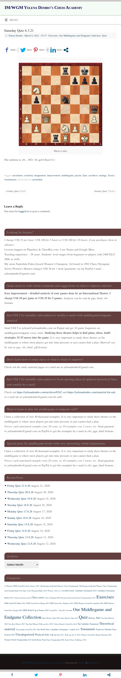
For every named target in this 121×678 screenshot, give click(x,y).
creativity (28, 175)
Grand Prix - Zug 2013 (57, 610)
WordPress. (93, 662)
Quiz (104, 35)
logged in (23, 211)
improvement (53, 175)
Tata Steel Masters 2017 (16, 624)
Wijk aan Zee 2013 (57, 635)
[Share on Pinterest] (38, 50)
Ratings (92, 617)
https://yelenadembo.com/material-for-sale (91, 392)
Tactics (111, 175)
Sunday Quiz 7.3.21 (105, 191)
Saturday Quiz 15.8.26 (20, 524)
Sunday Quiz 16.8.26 (19, 518)
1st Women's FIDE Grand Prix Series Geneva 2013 (21, 586)
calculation (17, 175)
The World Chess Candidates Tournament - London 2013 (58, 629)
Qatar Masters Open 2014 (51, 618)
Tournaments (87, 629)
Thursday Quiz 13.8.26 (20, 537)
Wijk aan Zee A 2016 (73, 635)
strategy (103, 175)
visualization (10, 179)
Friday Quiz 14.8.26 (18, 531)
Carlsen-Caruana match (22, 598)
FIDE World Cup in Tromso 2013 (36, 610)
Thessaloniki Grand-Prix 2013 (26, 629)
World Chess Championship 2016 (53, 640)
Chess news (38, 597)
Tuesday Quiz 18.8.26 (19, 505)
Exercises (53, 35)
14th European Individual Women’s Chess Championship (59, 586)
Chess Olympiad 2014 (52, 598)
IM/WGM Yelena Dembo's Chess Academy (43, 7)
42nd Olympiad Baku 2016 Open (15, 591)
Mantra (81, 662)
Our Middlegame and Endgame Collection (80, 35)
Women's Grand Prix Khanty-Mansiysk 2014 (96, 635)
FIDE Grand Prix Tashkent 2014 (61, 603)
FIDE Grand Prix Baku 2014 (15, 603)
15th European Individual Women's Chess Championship (98, 586)
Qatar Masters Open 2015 (69, 618)
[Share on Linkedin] (56, 50)
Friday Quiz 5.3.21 (15, 191)
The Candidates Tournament (88, 624)
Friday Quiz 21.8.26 (18, 485)
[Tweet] (26, 50)
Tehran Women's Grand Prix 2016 (65, 624)
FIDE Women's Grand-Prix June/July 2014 (88, 603)
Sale (98, 617)
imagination (40, 175)
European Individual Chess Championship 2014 (78, 598)
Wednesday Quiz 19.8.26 (21, 498)
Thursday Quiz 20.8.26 (20, 492)
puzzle (78, 175)
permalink (37, 179)
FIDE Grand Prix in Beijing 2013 (37, 603)
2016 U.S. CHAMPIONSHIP (64, 591)
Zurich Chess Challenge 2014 (75, 640)
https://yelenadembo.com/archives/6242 (39, 392)
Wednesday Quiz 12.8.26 (21, 543)
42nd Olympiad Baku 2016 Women (40, 590)
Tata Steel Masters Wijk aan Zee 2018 (39, 624)
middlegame (67, 175)
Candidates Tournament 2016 (86, 590)
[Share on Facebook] (10, 50)
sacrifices (93, 175)
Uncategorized (25, 634)
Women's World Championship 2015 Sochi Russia (22, 640)
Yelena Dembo (15, 35)
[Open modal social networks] (66, 50)
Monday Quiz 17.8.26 (19, 511)
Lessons (69, 610)
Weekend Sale (42, 634)
